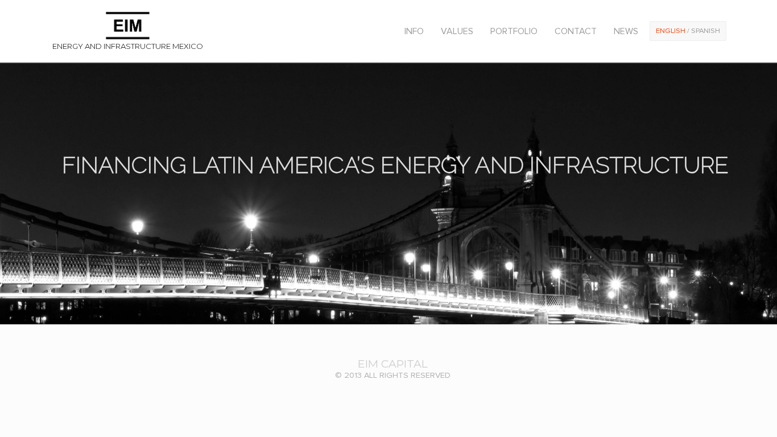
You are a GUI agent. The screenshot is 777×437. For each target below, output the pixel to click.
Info (414, 31)
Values (457, 31)
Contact (576, 31)
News (626, 31)
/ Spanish (688, 31)
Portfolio (514, 31)
